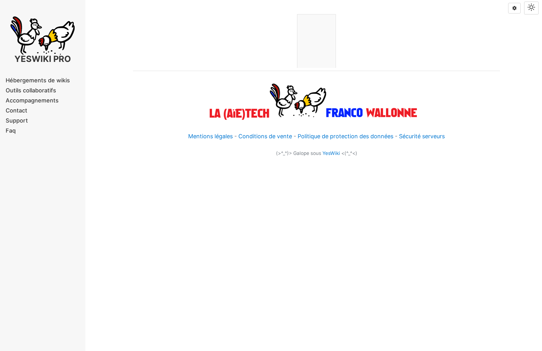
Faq (11, 130)
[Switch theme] (531, 8)
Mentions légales (210, 136)
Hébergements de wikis (38, 80)
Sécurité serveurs (422, 136)
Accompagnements (32, 100)
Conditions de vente (265, 136)
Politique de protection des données (345, 136)
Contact (16, 110)
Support (17, 120)
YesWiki (331, 153)
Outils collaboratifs (31, 90)
